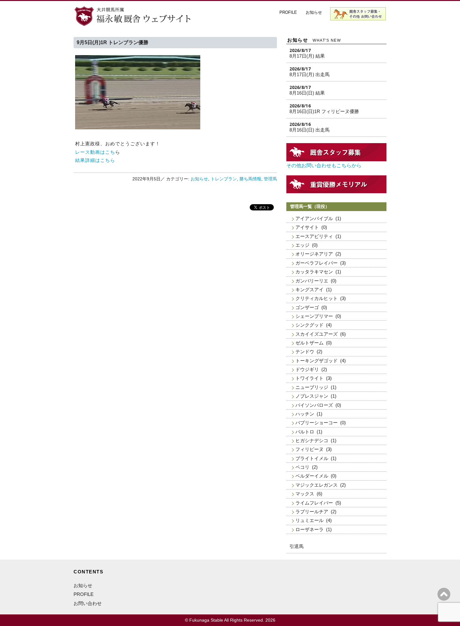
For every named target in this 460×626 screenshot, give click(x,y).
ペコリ (302, 467)
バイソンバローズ (314, 405)
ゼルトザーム (309, 342)
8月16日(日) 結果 (307, 93)
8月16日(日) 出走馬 (309, 129)
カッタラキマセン (314, 271)
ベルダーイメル (311, 476)
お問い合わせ (88, 603)
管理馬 (270, 179)
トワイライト (309, 378)
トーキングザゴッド (316, 360)
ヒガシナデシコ (311, 440)
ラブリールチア (311, 511)
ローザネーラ (309, 529)
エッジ (302, 245)
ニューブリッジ (311, 387)
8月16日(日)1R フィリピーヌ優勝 (324, 111)
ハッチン (304, 413)
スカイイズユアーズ (316, 334)
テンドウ (304, 351)
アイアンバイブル (314, 218)
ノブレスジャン (311, 396)
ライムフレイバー (314, 502)
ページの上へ (444, 594)
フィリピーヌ (309, 449)
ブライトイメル (311, 458)
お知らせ (314, 12)
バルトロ (304, 431)
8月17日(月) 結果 (307, 56)
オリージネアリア (314, 253)
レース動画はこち (95, 152)
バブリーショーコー (316, 422)
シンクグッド (309, 325)
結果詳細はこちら (95, 160)
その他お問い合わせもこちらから (323, 165)
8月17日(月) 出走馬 (309, 74)
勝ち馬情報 (250, 179)
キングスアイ (309, 289)
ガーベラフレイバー (316, 263)
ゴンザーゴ (307, 307)
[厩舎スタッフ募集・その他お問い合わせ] (336, 159)
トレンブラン (224, 179)
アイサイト (307, 227)
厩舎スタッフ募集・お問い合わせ (358, 13)
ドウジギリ (307, 369)
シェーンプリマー (314, 316)
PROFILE (288, 12)
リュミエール (309, 520)
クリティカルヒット (316, 298)
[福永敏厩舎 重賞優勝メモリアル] (336, 191)
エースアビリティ (314, 236)
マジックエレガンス (316, 485)
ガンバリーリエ (311, 280)
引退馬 (296, 546)
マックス (304, 493)
